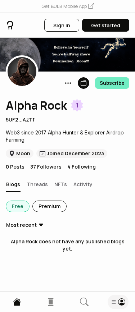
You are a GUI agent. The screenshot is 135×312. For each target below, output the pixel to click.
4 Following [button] (81, 166)
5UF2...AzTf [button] (20, 119)
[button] (67, 6)
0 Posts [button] (15, 166)
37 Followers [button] (46, 166)
